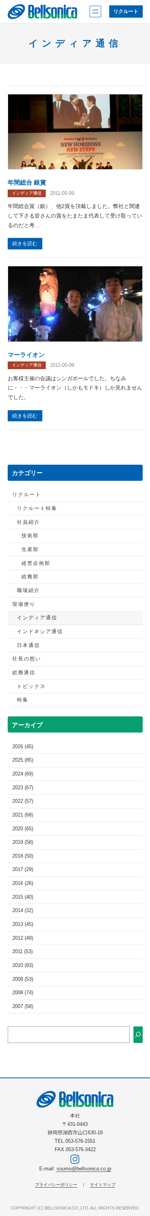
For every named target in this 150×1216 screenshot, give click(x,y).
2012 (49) (22, 938)
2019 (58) (22, 842)
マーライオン (26, 354)
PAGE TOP (139, 1173)
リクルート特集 (37, 508)
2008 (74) (22, 992)
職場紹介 (28, 590)
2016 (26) (22, 883)
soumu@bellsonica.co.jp (84, 1168)
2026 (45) (22, 746)
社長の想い (26, 659)
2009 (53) (22, 979)
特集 (22, 700)
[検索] (138, 1034)
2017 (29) (22, 869)
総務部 (30, 576)
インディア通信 (27, 193)
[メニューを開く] (95, 11)
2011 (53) (22, 951)
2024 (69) (22, 774)
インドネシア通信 (40, 631)
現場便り (23, 604)
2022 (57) (22, 801)
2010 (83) (22, 965)
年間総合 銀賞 (27, 182)
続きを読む (24, 243)
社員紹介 (28, 522)
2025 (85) (22, 760)
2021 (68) (22, 815)
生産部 (30, 549)
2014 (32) (22, 910)
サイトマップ (102, 1184)
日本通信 (28, 645)
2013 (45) (22, 924)
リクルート (125, 11)
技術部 (30, 535)
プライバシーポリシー (56, 1184)
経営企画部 (36, 563)
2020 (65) (22, 829)
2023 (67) (22, 787)
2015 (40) (22, 897)
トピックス (31, 686)
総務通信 (23, 672)
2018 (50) (22, 856)
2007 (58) (22, 1006)
